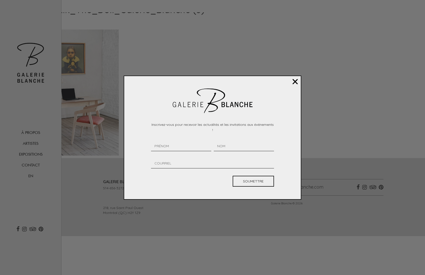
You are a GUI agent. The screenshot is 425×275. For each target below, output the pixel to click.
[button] (295, 81)
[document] (212, 137)
